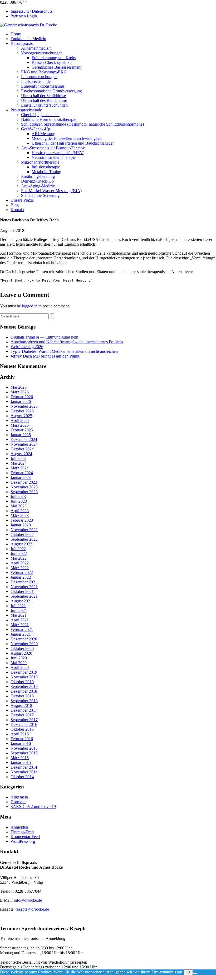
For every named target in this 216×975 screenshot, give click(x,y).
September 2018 (24, 700)
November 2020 (24, 643)
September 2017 (24, 719)
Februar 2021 (22, 629)
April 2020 (20, 667)
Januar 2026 (21, 401)
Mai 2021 (19, 615)
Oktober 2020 (22, 648)
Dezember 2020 (24, 639)
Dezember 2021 (24, 582)
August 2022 (21, 544)
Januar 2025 (21, 434)
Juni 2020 (19, 658)
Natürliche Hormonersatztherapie (48, 119)
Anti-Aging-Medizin (38, 186)
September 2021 (24, 596)
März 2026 (20, 392)
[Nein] (195, 973)
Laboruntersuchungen (39, 76)
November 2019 (24, 677)
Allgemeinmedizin (36, 48)
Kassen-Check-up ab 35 (52, 62)
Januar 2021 (21, 634)
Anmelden (19, 827)
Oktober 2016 (22, 729)
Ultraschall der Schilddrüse (43, 95)
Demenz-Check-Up (37, 181)
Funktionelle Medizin (28, 38)
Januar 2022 (21, 577)
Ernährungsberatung (38, 176)
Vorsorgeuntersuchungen (41, 53)
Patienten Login (24, 16)
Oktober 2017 (22, 715)
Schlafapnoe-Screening (40, 195)
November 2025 (24, 406)
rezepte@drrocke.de (32, 909)
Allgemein (19, 797)
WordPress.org (23, 841)
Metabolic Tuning (46, 171)
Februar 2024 (22, 472)
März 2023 (20, 515)
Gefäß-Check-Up (35, 129)
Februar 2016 (22, 738)
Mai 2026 (19, 387)
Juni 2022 (19, 553)
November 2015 (24, 748)
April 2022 (20, 563)
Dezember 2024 (24, 439)
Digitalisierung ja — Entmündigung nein (44, 337)
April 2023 (20, 510)
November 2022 (24, 529)
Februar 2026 (22, 396)
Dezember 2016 (24, 724)
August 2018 (21, 705)
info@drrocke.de (28, 900)
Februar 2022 (22, 572)
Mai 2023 (19, 506)
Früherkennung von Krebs (54, 57)
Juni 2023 (19, 501)
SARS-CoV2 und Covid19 (33, 806)
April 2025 (20, 420)
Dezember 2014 (24, 767)
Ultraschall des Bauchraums (44, 100)
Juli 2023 (18, 496)
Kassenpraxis (22, 43)
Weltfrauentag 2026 (27, 346)
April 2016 (20, 734)
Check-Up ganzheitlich (40, 114)
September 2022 (24, 539)
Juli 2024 (18, 458)
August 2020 (21, 653)
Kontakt (17, 209)
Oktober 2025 (22, 411)
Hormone (18, 802)
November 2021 (24, 586)
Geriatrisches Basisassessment (56, 67)
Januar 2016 (21, 743)
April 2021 (20, 620)
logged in (29, 306)
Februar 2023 (22, 520)
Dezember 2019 (24, 672)
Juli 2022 (18, 548)
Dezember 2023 (24, 482)
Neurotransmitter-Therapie (54, 157)
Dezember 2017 (24, 710)
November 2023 (24, 487)
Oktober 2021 (22, 591)
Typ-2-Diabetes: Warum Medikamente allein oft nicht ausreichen (64, 351)
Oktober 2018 (22, 696)
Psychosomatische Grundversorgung (51, 91)
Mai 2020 (19, 662)
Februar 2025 (22, 430)
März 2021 (20, 624)
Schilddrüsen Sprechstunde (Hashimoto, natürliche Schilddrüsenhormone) (82, 124)
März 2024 (20, 468)
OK (188, 972)
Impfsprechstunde (36, 81)
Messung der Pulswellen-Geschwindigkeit (67, 138)
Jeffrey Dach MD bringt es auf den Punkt (45, 356)
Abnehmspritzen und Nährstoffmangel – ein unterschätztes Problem (67, 342)
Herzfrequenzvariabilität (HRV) (58, 152)
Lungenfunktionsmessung (42, 86)
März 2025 (20, 425)
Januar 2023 (21, 525)
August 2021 (21, 601)
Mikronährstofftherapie (40, 162)
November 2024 (24, 444)
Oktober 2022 (22, 534)
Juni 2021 (19, 610)
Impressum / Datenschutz (31, 11)
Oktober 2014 (22, 776)
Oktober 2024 (22, 449)
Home (16, 34)
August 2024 (21, 453)
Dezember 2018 (24, 691)
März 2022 (20, 567)
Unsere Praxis (22, 200)
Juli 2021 (18, 605)
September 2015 (24, 753)
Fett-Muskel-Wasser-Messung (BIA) (51, 190)
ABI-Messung (43, 133)
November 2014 (24, 772)
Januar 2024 (21, 477)
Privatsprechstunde (26, 110)
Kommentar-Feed (25, 836)
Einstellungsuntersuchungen (44, 105)
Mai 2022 (19, 558)
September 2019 (24, 686)
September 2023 (24, 491)
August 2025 (21, 415)
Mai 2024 (19, 463)
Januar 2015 (21, 762)
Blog (15, 205)
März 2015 (20, 757)
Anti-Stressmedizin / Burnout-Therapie (53, 148)
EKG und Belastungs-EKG (44, 72)
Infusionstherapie (46, 167)
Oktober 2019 (22, 681)
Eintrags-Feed (22, 832)
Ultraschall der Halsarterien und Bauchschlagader (73, 143)
